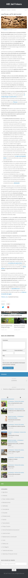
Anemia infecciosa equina (14, 474)
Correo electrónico (18, 350)
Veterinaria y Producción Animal (16, 401)
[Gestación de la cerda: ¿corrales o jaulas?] (4, 443)
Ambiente (3, 10)
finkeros (5, 29)
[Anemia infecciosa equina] (4, 475)
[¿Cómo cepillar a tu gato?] (4, 452)
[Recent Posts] (7, 397)
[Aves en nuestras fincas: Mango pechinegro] (7, 321)
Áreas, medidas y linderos (8, 499)
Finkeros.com (4, 297)
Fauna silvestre (5, 523)
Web (4, 355)
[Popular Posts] (20, 397)
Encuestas (4, 512)
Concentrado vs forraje (13, 435)
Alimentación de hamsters (14, 419)
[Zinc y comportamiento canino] (4, 404)
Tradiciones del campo (7, 550)
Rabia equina (11, 466)
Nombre (5, 350)
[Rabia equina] (4, 467)
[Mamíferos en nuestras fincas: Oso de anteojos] (20, 321)
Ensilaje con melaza (12, 459)
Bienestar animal (12, 416)
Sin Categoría (5, 547)
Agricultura (4, 492)
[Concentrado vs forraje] (4, 434)
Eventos (4, 519)
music (3, 540)
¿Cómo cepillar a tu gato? (14, 451)
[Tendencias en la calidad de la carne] (4, 411)
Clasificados (5, 506)
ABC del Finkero (14, 4)
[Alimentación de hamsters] (4, 419)
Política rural (5, 543)
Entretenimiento (6, 516)
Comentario (5, 340)
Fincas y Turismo (11, 10)
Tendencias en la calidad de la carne (16, 410)
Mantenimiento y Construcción (9, 536)
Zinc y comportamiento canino (15, 403)
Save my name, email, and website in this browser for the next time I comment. (14, 363)
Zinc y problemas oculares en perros (16, 426)
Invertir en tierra (6, 533)
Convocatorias (5, 509)
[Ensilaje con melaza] (4, 460)
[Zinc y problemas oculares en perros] (4, 427)
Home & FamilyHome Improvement (10, 530)
